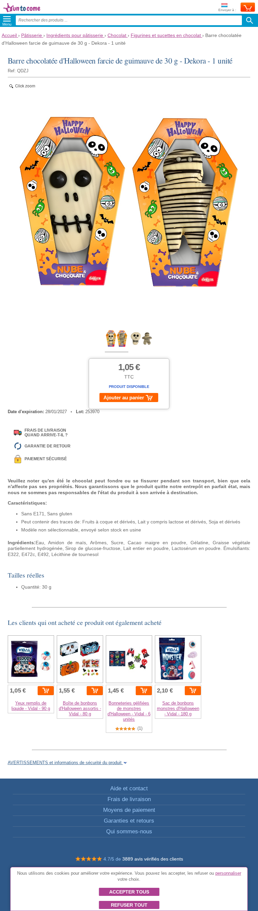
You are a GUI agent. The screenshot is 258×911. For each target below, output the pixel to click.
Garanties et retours (129, 821)
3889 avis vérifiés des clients (152, 859)
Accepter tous (129, 892)
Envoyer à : (227, 10)
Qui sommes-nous (129, 831)
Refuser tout (129, 905)
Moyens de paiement (129, 810)
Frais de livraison (129, 799)
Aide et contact (129, 788)
